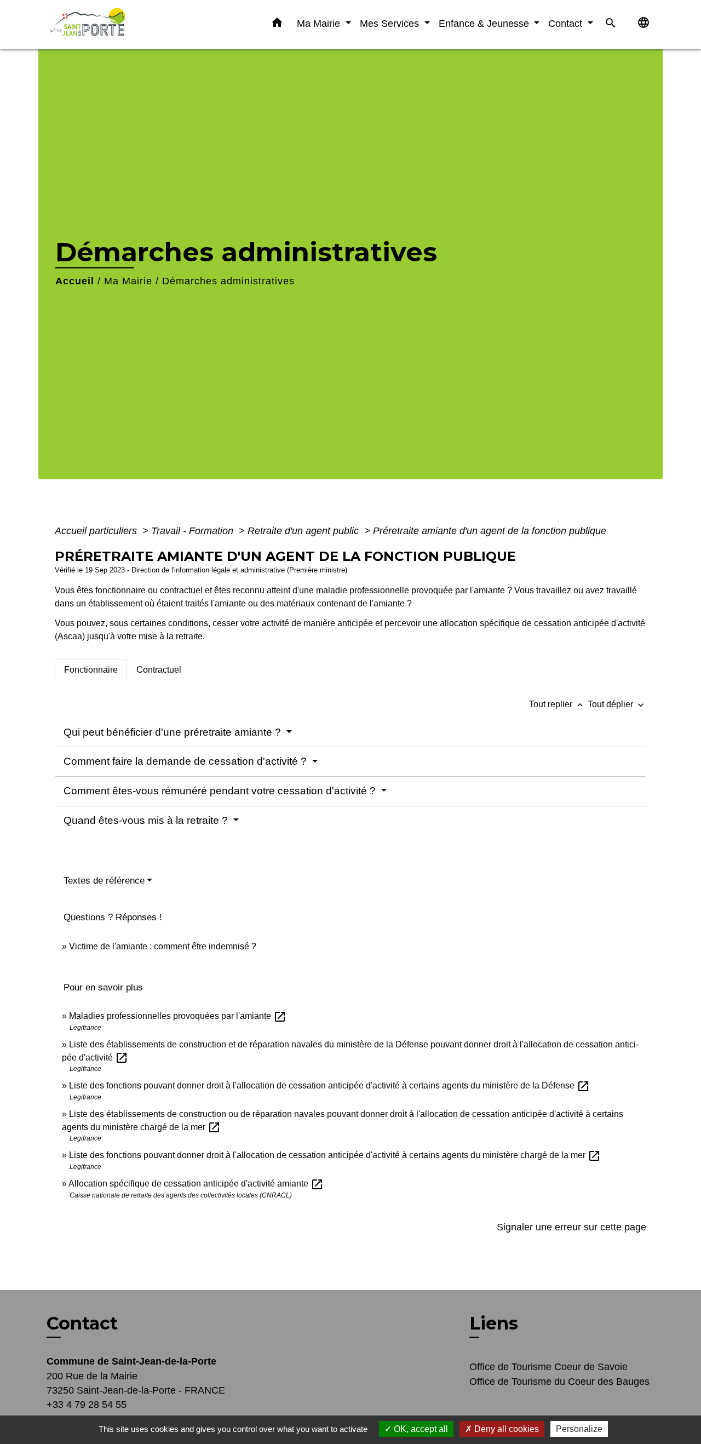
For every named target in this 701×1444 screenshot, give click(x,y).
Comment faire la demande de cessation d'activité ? (186, 761)
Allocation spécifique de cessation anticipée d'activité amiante (196, 1183)
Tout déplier (617, 704)
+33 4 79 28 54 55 (87, 1404)
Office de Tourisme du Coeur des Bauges (559, 1381)
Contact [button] (566, 23)
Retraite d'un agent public (304, 530)
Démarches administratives (228, 281)
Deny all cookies (505, 1429)
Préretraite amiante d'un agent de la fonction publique (489, 530)
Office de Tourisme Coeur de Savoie (548, 1366)
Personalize (579, 1429)
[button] (277, 25)
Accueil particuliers (97, 530)
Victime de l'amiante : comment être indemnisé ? (162, 946)
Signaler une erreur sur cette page (571, 1227)
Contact (82, 1323)
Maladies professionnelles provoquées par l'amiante (177, 1016)
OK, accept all (420, 1429)
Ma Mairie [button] (320, 23)
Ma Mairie (128, 281)
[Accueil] (115, 24)
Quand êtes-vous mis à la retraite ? (147, 820)
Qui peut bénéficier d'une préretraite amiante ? (174, 732)
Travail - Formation (193, 530)
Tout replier (557, 704)
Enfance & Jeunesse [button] (485, 23)
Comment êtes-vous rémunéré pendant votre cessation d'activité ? (221, 791)
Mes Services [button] (391, 23)
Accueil (74, 281)
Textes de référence (104, 880)
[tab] (91, 670)
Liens (493, 1323)
